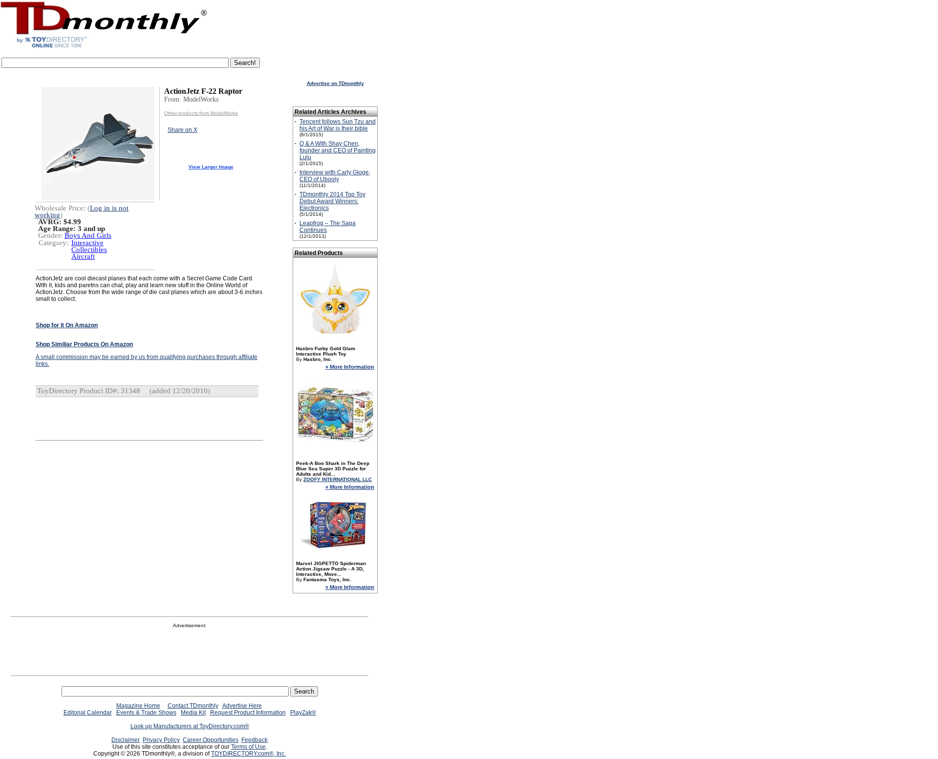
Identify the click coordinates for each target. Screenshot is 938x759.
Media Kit (193, 712)
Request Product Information (248, 712)
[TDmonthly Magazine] (104, 47)
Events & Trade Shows (146, 712)
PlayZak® (303, 712)
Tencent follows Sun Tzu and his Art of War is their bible (337, 125)
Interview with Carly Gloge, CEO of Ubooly (334, 176)
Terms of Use (248, 746)
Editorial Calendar (88, 712)
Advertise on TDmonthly (335, 83)
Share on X (182, 129)
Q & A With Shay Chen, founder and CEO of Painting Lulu (337, 150)
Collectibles (89, 249)
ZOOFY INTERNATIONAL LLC (337, 479)
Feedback (254, 740)
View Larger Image (211, 166)
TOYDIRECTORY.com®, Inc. (248, 753)
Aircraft (83, 256)
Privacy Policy (161, 740)
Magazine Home (138, 705)
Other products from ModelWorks (201, 113)
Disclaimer (125, 740)
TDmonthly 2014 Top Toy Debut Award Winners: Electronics (332, 201)
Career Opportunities (210, 740)
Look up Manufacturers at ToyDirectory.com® (189, 726)
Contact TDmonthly (193, 705)
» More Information (349, 367)
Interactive (87, 243)
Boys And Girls (87, 235)
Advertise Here (242, 705)
